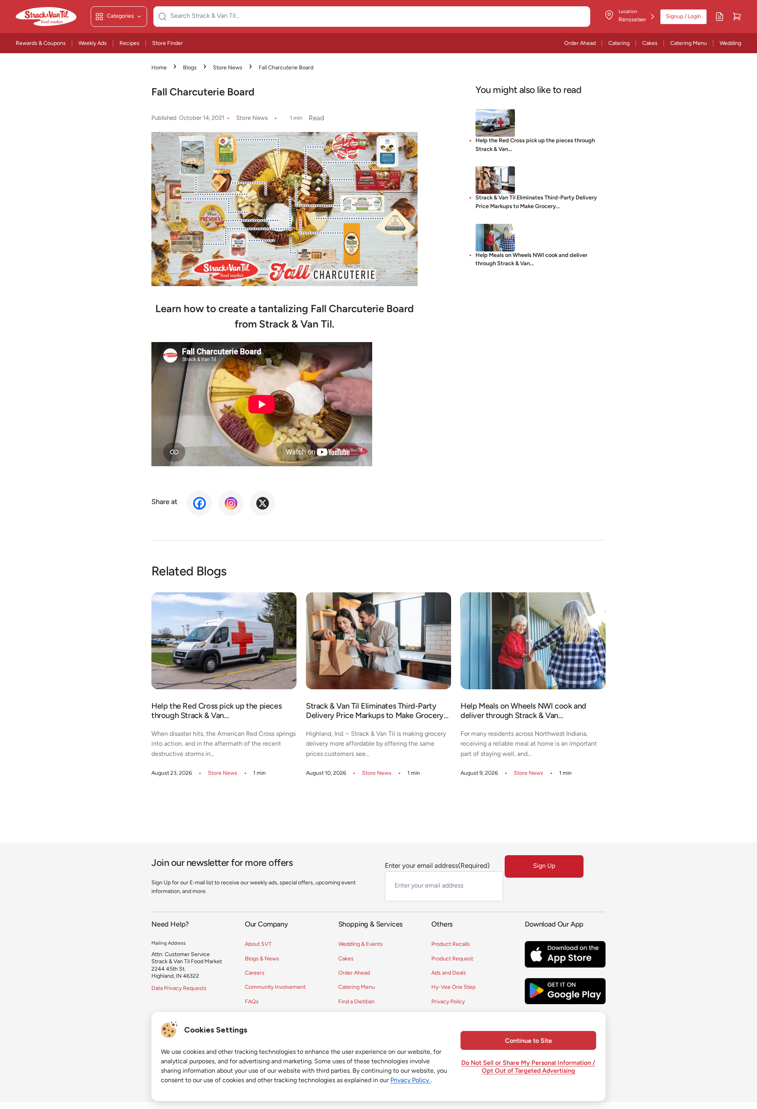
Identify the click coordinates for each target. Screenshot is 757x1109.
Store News (227, 68)
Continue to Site (528, 1041)
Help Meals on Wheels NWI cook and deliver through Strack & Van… (531, 260)
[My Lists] (719, 16)
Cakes (650, 44)
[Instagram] (231, 503)
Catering (619, 44)
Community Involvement (275, 987)
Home (159, 68)
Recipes (129, 44)
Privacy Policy (448, 1002)
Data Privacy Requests (179, 989)
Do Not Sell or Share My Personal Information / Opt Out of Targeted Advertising (528, 1067)
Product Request (452, 959)
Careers (255, 973)
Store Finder (167, 44)
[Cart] (737, 16)
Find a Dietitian (356, 1002)
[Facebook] (199, 503)
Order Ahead (580, 44)
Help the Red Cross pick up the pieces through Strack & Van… (535, 145)
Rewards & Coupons (41, 44)
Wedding (730, 44)
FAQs (252, 1002)
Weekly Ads (92, 44)
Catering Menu (688, 44)
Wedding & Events (360, 944)
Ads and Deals (448, 973)
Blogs (190, 68)
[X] (262, 503)
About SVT (258, 944)
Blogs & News (262, 959)
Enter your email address (437, 866)
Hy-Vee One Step (453, 987)
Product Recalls (450, 944)
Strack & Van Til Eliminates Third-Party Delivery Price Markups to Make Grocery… (536, 202)
